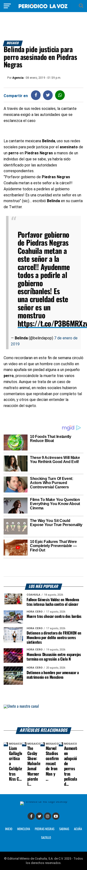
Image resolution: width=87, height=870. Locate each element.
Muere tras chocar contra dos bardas (54, 616)
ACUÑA (78, 829)
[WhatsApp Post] (60, 95)
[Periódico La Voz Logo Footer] (43, 801)
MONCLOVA (23, 829)
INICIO (8, 829)
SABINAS (64, 829)
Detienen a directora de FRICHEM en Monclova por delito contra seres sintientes (54, 637)
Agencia (17, 77)
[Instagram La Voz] (47, 816)
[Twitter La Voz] (39, 816)
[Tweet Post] (48, 95)
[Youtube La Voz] (55, 816)
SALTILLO (46, 838)
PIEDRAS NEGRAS (44, 829)
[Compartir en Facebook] (36, 95)
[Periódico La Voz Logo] (43, 8)
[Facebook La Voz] (31, 816)
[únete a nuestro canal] (43, 716)
